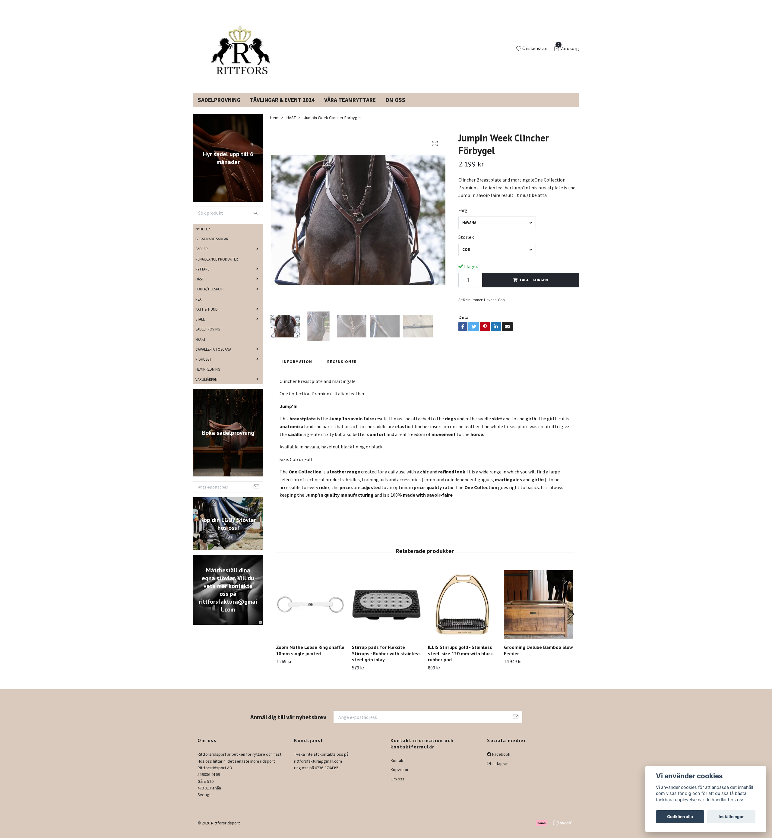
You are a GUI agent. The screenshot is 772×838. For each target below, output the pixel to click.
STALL (200, 326)
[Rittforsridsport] (242, 52)
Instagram (500, 770)
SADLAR (201, 256)
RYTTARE (202, 276)
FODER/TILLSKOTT (210, 296)
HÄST (199, 286)
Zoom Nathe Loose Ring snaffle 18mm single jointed (310, 657)
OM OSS (395, 107)
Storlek (466, 244)
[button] (570, 621)
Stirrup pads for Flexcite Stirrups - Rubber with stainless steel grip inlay (386, 660)
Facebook (500, 761)
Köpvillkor (400, 776)
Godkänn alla (680, 816)
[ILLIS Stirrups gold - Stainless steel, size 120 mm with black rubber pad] (462, 612)
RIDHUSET (203, 366)
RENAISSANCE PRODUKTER (216, 266)
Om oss (397, 786)
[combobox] (497, 230)
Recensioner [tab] (342, 368)
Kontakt (398, 767)
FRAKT (200, 346)
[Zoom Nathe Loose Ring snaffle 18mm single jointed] (310, 612)
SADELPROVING (207, 336)
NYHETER (202, 236)
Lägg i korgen (534, 287)
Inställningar (731, 816)
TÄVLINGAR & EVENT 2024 (282, 107)
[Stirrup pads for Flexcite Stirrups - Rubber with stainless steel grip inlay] (386, 612)
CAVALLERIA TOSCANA (213, 356)
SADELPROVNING (219, 107)
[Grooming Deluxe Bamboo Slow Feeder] (538, 612)
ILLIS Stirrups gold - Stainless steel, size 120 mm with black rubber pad (460, 660)
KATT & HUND (206, 316)
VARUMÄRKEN (206, 386)
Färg (462, 217)
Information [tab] (297, 368)
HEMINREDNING (207, 376)
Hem (274, 125)
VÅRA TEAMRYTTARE (350, 107)
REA (198, 306)
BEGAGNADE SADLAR (211, 246)
